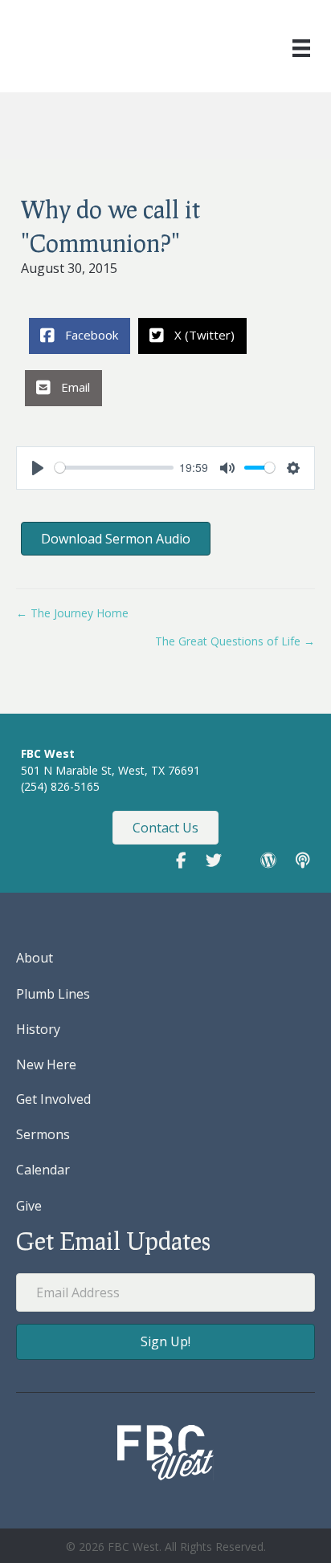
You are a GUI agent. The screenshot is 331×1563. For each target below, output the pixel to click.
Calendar (43, 1169)
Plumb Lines (53, 994)
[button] (165, 1342)
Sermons (43, 1134)
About (34, 958)
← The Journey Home (72, 613)
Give (29, 1206)
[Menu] (301, 48)
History (38, 1029)
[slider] (114, 467)
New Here (46, 1064)
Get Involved (53, 1099)
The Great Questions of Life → (235, 641)
